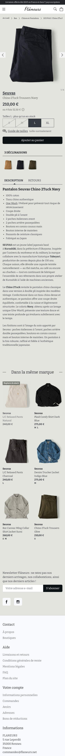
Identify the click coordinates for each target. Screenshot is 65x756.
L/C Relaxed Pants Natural (13, 418)
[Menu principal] (4, 9)
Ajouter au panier (32, 140)
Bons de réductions (15, 718)
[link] (17, 395)
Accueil (6, 18)
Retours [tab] (34, 180)
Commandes (11, 701)
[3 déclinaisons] (32, 165)
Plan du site (10, 678)
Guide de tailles (18, 131)
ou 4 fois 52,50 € (12, 109)
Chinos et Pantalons (30, 18)
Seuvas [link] (7, 413)
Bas (15, 18)
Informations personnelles (20, 695)
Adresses (9, 712)
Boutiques (9, 637)
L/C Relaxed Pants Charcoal (13, 474)
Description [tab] (13, 180)
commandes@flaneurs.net (20, 752)
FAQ (5, 672)
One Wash (12, 203)
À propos (8, 632)
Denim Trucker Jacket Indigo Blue (46, 474)
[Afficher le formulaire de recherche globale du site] (55, 9)
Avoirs (7, 706)
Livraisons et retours (16, 654)
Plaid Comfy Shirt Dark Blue (47, 418)
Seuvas (9, 93)
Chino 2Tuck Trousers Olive (46, 530)
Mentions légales (14, 666)
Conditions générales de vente (22, 660)
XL (47, 122)
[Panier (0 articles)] (61, 9)
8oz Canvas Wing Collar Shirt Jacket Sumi (16, 530)
